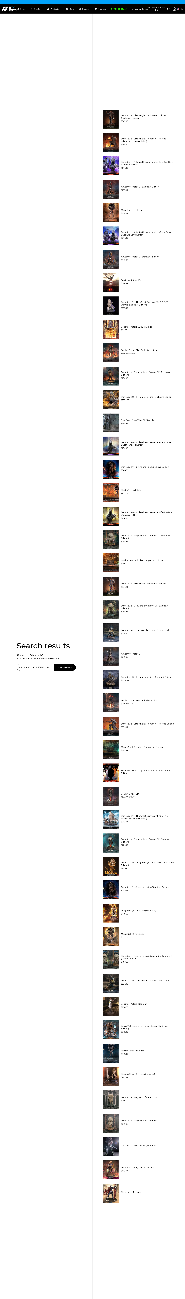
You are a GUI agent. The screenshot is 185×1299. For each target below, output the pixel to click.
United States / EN (158, 9)
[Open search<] (168, 9)
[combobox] (179, 8)
